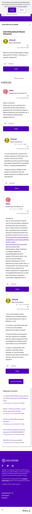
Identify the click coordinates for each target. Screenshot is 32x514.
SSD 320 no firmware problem (12, 440)
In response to (21, 144)
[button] (12, 10)
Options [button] (30, 24)
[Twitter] (8, 466)
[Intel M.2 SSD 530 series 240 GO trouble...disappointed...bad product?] (29, 78)
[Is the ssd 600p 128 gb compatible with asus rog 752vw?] (26, 78)
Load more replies (16, 381)
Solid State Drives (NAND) (10, 24)
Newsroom (6, 493)
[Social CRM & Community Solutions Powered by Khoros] (26, 510)
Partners (5, 495)
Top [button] (2, 510)
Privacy (5, 498)
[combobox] (16, 14)
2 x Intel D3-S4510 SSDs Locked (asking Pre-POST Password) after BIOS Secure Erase (15, 398)
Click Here (26, 4)
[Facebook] (2, 466)
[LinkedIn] (13, 466)
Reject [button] (22, 10)
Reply (16, 69)
